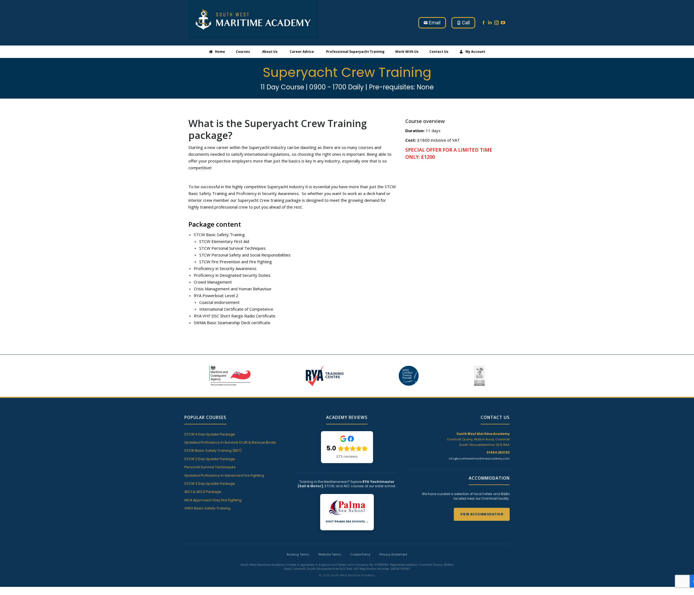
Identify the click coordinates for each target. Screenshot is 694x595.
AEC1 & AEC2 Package (202, 491)
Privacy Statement (393, 554)
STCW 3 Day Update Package (209, 483)
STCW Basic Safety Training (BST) (213, 450)
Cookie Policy (360, 554)
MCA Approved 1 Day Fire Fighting (213, 500)
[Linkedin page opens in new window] (490, 22)
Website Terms (329, 554)
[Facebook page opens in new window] (483, 22)
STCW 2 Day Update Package (209, 459)
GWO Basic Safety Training (207, 508)
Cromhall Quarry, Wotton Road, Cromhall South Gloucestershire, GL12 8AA (478, 439)
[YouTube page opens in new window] (503, 22)
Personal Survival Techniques (210, 467)
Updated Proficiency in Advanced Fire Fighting (224, 475)
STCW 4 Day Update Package (209, 434)
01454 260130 (498, 452)
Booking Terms (298, 554)
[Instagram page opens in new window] (496, 22)
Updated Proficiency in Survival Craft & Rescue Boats (230, 442)
